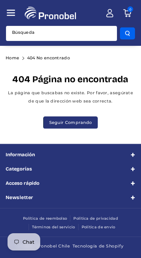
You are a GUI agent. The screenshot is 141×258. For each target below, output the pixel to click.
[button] (11, 13)
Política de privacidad (95, 218)
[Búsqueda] (127, 33)
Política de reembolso (45, 218)
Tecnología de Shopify (98, 246)
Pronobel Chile (53, 246)
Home (12, 57)
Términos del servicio (53, 227)
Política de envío (98, 227)
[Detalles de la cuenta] (110, 13)
